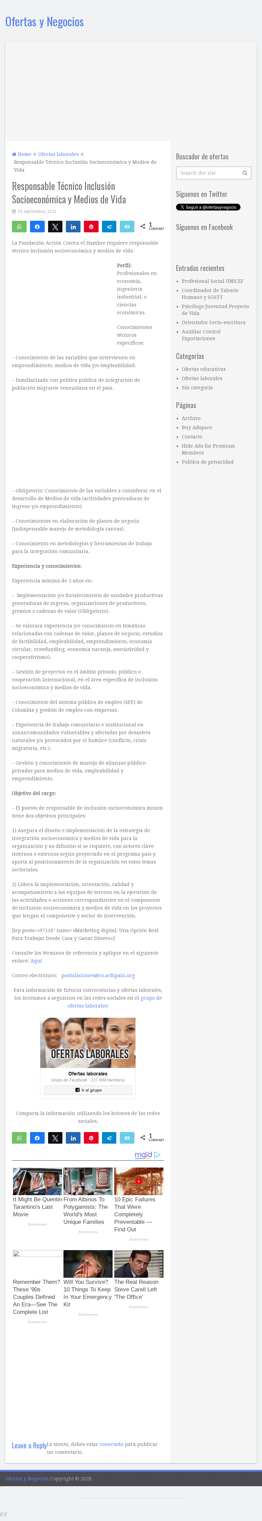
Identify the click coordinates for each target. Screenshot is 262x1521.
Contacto (192, 436)
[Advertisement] (131, 89)
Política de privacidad (208, 462)
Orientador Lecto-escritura (214, 322)
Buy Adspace (197, 427)
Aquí (36, 961)
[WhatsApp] (19, 226)
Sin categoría (197, 387)
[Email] (127, 226)
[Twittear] (55, 226)
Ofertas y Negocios (44, 21)
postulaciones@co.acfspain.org (98, 975)
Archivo (191, 418)
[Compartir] (37, 226)
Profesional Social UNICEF (213, 281)
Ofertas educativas (204, 369)
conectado (111, 1444)
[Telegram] (109, 226)
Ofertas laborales (202, 378)
